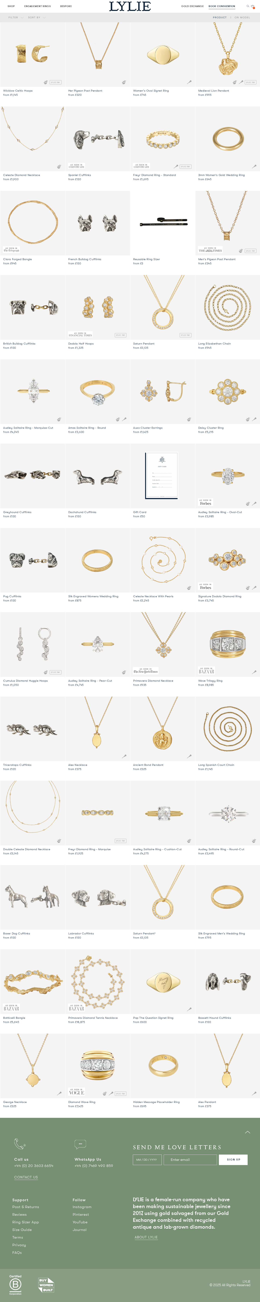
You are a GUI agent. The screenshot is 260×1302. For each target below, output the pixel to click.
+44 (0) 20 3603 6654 (33, 1166)
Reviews (19, 1214)
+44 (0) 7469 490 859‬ (94, 1166)
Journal (80, 1230)
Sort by (34, 17)
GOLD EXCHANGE (192, 6)
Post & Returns (25, 1207)
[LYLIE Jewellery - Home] (130, 6)
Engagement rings (37, 6)
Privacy (19, 1245)
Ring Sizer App (25, 1222)
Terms (17, 1237)
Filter (14, 17)
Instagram (82, 1207)
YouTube (80, 1222)
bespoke (66, 6)
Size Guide (22, 1230)
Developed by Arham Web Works (238, 1289)
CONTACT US (26, 1177)
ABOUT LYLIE (146, 1237)
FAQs (17, 1252)
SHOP (11, 6)
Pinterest (81, 1214)
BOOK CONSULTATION (222, 6)
